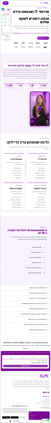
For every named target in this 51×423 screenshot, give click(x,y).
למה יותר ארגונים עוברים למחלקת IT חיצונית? (35, 324)
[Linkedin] (46, 392)
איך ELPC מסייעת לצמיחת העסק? (38, 329)
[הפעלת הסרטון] (40, 109)
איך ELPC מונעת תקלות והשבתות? (38, 308)
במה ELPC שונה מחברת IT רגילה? (38, 293)
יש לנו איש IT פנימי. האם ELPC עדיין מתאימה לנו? (34, 303)
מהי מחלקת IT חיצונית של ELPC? (38, 287)
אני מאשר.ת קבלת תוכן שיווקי (39, 363)
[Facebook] (48, 392)
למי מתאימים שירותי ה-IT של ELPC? (37, 319)
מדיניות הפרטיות (33, 360)
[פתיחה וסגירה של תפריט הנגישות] (2, 9)
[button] (41, 3)
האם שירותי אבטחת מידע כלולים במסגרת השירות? (34, 314)
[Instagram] (44, 392)
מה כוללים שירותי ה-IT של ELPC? (38, 298)
